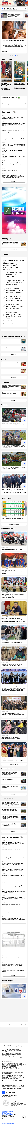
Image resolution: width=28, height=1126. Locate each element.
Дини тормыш (6, 497)
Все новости (14, 248)
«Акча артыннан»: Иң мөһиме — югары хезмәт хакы (14, 273)
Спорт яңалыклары (8, 767)
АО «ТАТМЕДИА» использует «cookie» (7, 1112)
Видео (23, 1023)
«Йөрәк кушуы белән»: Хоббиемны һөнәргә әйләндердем (15, 281)
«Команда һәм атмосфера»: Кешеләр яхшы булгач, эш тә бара (14, 313)
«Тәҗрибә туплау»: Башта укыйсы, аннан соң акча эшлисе (14, 305)
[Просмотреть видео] (7, 70)
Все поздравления (14, 522)
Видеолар (5, 403)
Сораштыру (5, 253)
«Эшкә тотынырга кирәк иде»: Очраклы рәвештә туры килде (14, 289)
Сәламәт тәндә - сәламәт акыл (13, 335)
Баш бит (4, 1023)
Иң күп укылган (7, 797)
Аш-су (3, 357)
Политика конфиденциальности (8, 1121)
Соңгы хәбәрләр (14, 1023)
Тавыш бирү (14, 328)
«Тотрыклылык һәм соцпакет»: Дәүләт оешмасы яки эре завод (15, 297)
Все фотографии (14, 763)
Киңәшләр (5, 380)
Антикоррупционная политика (8, 1110)
